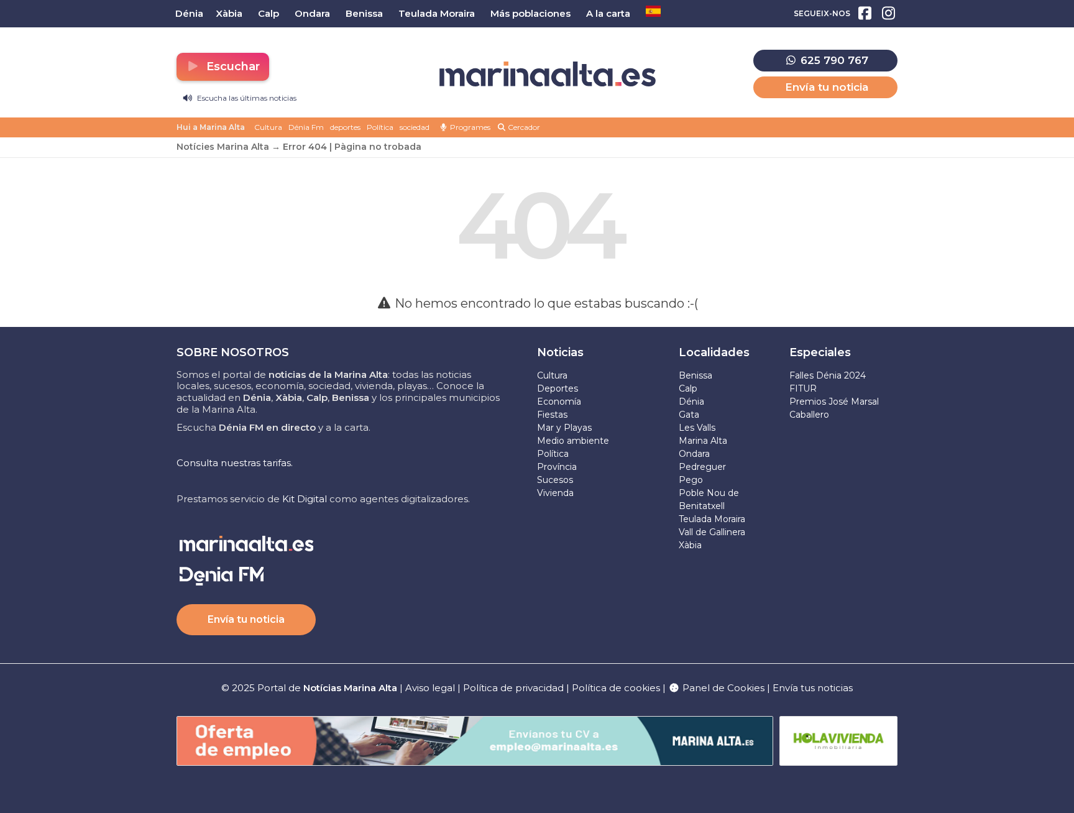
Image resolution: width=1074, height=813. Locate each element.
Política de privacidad (514, 688)
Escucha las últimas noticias (245, 98)
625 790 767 (832, 60)
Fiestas (552, 414)
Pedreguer (702, 466)
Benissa (695, 375)
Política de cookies (616, 688)
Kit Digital (304, 499)
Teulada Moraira (712, 519)
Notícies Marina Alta (223, 146)
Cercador (523, 127)
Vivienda (555, 492)
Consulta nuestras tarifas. (235, 463)
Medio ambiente (573, 440)
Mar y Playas (564, 427)
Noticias (560, 352)
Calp (688, 388)
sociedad (414, 127)
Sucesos (555, 479)
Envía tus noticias (813, 688)
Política (380, 127)
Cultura (268, 127)
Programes (469, 127)
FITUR (803, 388)
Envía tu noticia (826, 87)
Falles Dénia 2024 (827, 375)
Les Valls (697, 427)
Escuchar (231, 66)
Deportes (557, 388)
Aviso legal (430, 688)
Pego (691, 479)
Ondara (694, 453)
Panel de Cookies (722, 688)
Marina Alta (703, 440)
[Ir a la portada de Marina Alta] (547, 74)
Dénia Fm (306, 127)
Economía (559, 401)
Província (557, 466)
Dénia (691, 401)
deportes (345, 127)
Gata (689, 414)
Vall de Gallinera (712, 532)
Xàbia (690, 545)
